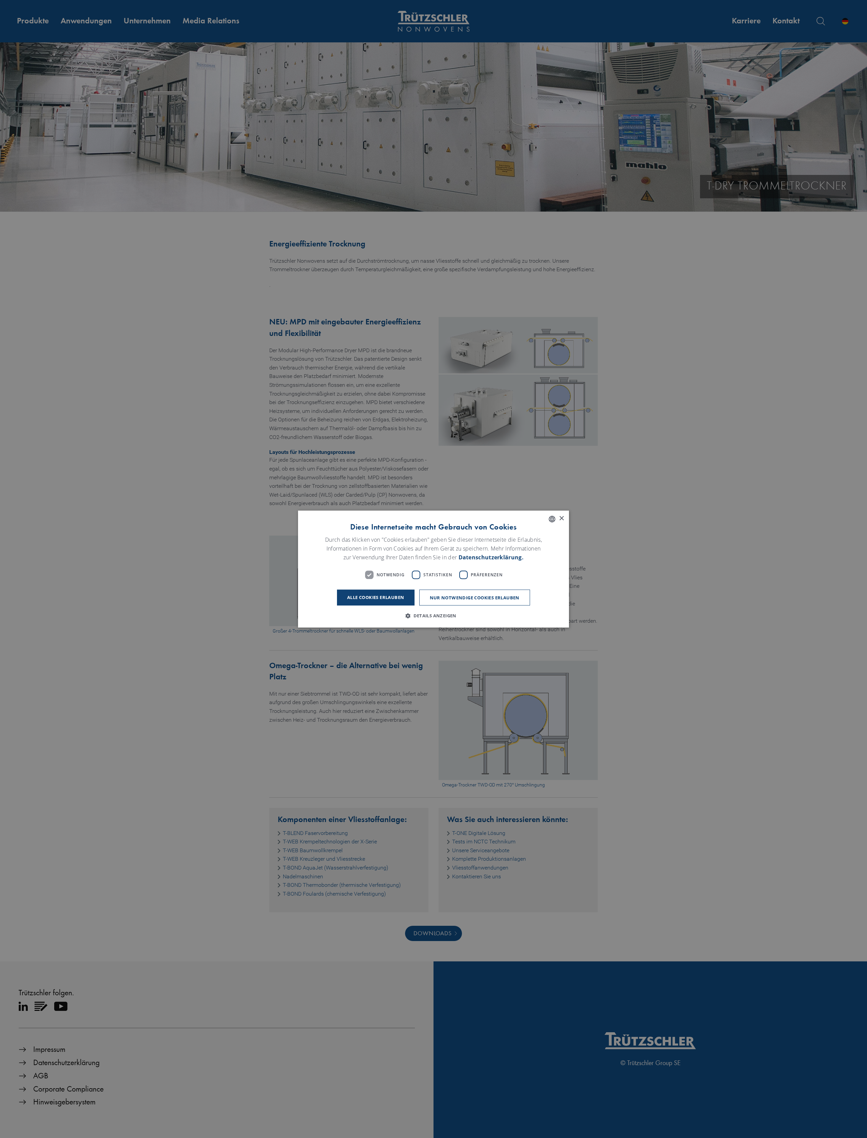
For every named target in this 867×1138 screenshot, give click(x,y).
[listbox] (552, 519)
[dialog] (433, 569)
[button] (433, 615)
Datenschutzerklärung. (491, 557)
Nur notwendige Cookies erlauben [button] (475, 598)
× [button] (561, 518)
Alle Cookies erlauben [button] (375, 597)
